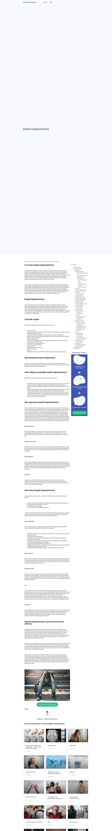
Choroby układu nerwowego (43, 261)
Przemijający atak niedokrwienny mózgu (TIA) (55, 797)
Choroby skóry (78, 305)
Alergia (76, 270)
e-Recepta (79, 341)
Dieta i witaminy (78, 320)
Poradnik (76, 348)
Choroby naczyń (78, 296)
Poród (78, 319)
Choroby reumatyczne (80, 303)
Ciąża (76, 315)
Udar (49, 822)
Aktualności (76, 267)
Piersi (78, 330)
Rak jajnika (79, 334)
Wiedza (45, 2)
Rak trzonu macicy (81, 339)
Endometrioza (80, 327)
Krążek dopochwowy (82, 280)
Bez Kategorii (77, 347)
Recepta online (78, 340)
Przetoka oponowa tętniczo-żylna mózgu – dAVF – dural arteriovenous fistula (33, 747)
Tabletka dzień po (82, 275)
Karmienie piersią (80, 316)
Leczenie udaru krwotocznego (34, 822)
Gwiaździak (73, 745)
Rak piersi (79, 336)
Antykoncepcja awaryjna (82, 273)
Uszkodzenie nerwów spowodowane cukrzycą (54, 772)
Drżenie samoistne (31, 797)
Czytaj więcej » (28, 751)
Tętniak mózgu (52, 745)
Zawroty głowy (74, 822)
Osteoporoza (80, 294)
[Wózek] (51, 2)
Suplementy (78, 343)
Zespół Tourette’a (30, 772)
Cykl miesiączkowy (81, 326)
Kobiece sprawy (78, 322)
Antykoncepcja (78, 271)
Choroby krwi (78, 295)
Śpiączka (72, 772)
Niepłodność (79, 317)
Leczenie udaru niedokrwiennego (74, 797)
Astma (78, 312)
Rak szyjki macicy (80, 337)
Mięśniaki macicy (80, 329)
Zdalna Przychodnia (28, 261)
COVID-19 (79, 313)
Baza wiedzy (35, 261)
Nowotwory (77, 333)
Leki (76, 332)
